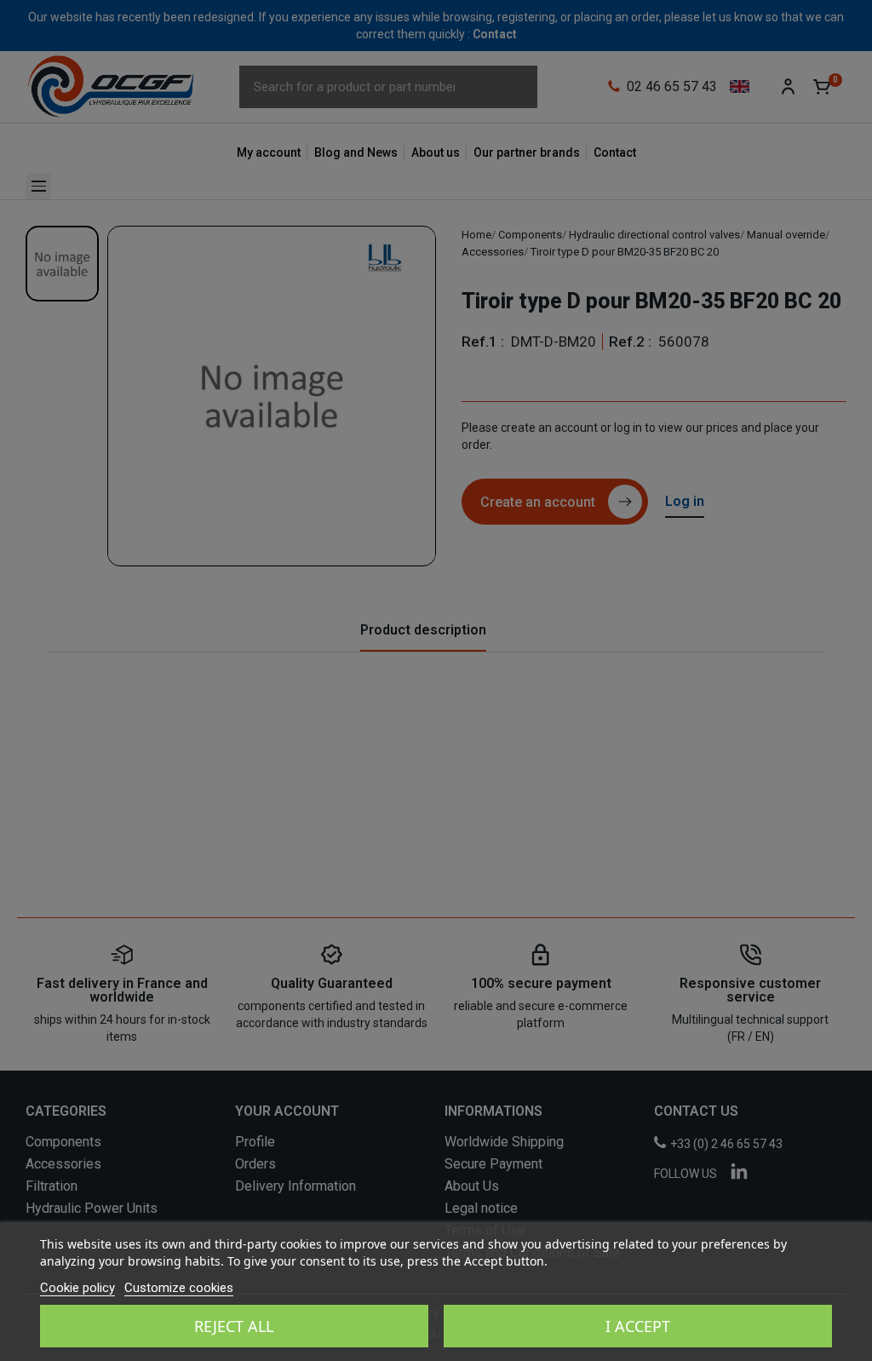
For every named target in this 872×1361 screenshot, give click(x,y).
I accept (637, 1326)
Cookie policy (77, 1287)
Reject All (233, 1326)
